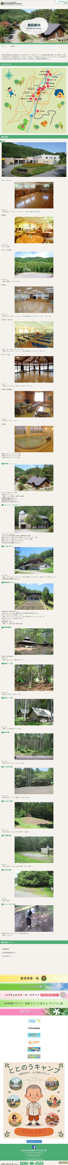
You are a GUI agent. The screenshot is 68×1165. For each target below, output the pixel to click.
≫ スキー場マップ (6, 956)
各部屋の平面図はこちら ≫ (9, 498)
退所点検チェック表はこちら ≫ (10, 501)
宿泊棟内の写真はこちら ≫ (9, 499)
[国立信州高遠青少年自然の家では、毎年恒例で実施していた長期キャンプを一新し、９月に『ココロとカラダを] (34, 1100)
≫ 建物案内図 (5, 949)
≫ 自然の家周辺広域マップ (9, 952)
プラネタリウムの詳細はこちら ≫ (11, 542)
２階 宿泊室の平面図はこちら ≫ (10, 578)
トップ (5, 46)
